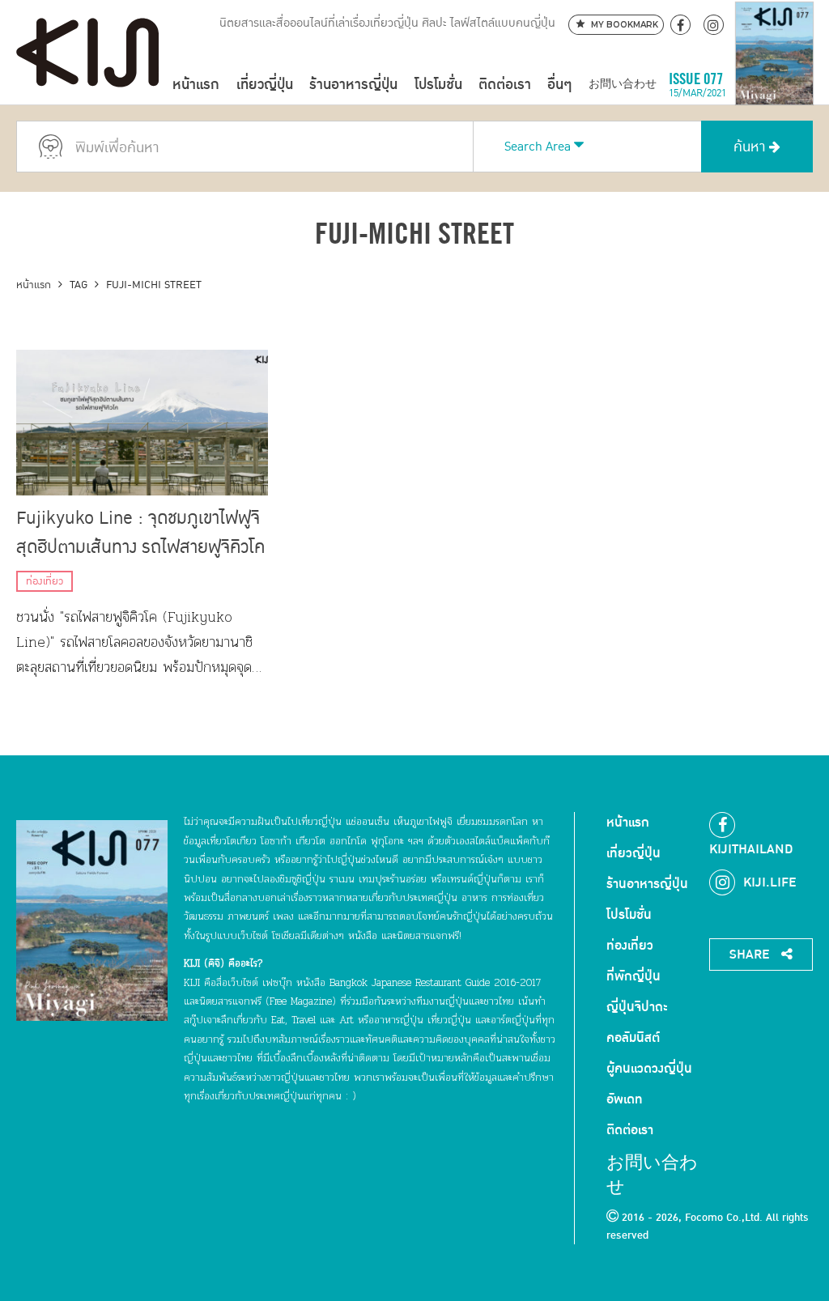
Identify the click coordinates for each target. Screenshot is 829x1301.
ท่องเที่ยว (44, 581)
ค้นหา (751, 147)
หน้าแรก (195, 84)
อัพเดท (624, 1099)
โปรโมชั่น (438, 84)
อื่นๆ (559, 84)
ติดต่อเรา (504, 84)
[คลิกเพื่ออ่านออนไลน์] (774, 84)
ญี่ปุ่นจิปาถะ (637, 1007)
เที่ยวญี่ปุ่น (264, 84)
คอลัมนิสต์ (633, 1037)
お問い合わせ (623, 84)
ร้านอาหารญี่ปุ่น (353, 84)
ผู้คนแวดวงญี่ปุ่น (649, 1068)
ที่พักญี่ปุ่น (633, 976)
